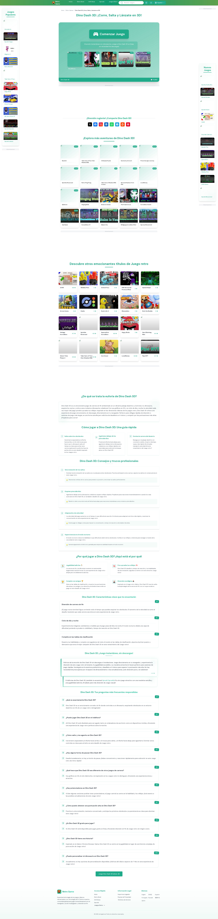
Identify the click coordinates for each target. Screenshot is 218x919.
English (144, 894)
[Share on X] (90, 124)
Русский (150, 897)
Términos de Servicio (124, 900)
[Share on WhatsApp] (112, 124)
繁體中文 (157, 897)
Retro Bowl (80, 2)
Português (144, 897)
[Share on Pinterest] (128, 124)
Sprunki (101, 2)
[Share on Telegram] (117, 124)
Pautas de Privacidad (124, 897)
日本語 (150, 894)
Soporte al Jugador (124, 894)
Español (157, 894)
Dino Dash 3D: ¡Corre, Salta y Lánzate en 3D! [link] (87, 10)
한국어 (143, 900)
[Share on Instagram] (101, 124)
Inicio (70, 2)
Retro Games (69, 10)
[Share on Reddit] (123, 124)
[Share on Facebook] (95, 124)
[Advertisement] (10, 175)
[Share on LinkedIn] (106, 124)
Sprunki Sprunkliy (108, 680)
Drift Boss (92, 2)
